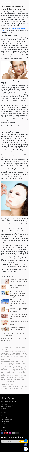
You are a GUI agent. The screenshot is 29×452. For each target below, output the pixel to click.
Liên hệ (3, 423)
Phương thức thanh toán (7, 403)
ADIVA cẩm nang (5, 430)
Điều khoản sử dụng (6, 421)
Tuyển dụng (4, 417)
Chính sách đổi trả (6, 407)
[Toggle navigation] (26, 2)
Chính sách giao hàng (7, 405)
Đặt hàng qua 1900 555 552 (8, 401)
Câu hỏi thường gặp (6, 408)
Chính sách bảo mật (6, 419)
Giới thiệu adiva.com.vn (7, 415)
